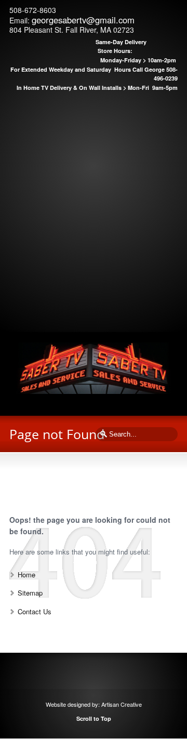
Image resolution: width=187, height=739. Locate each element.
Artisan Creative (121, 704)
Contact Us (34, 611)
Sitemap (30, 593)
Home (26, 574)
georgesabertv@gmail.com (83, 20)
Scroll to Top (93, 718)
